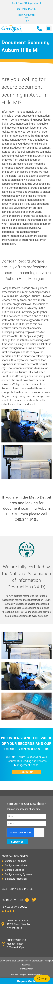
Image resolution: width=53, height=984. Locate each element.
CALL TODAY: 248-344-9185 (17, 889)
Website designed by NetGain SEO (26, 974)
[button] (49, 28)
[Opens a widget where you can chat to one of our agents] (42, 979)
